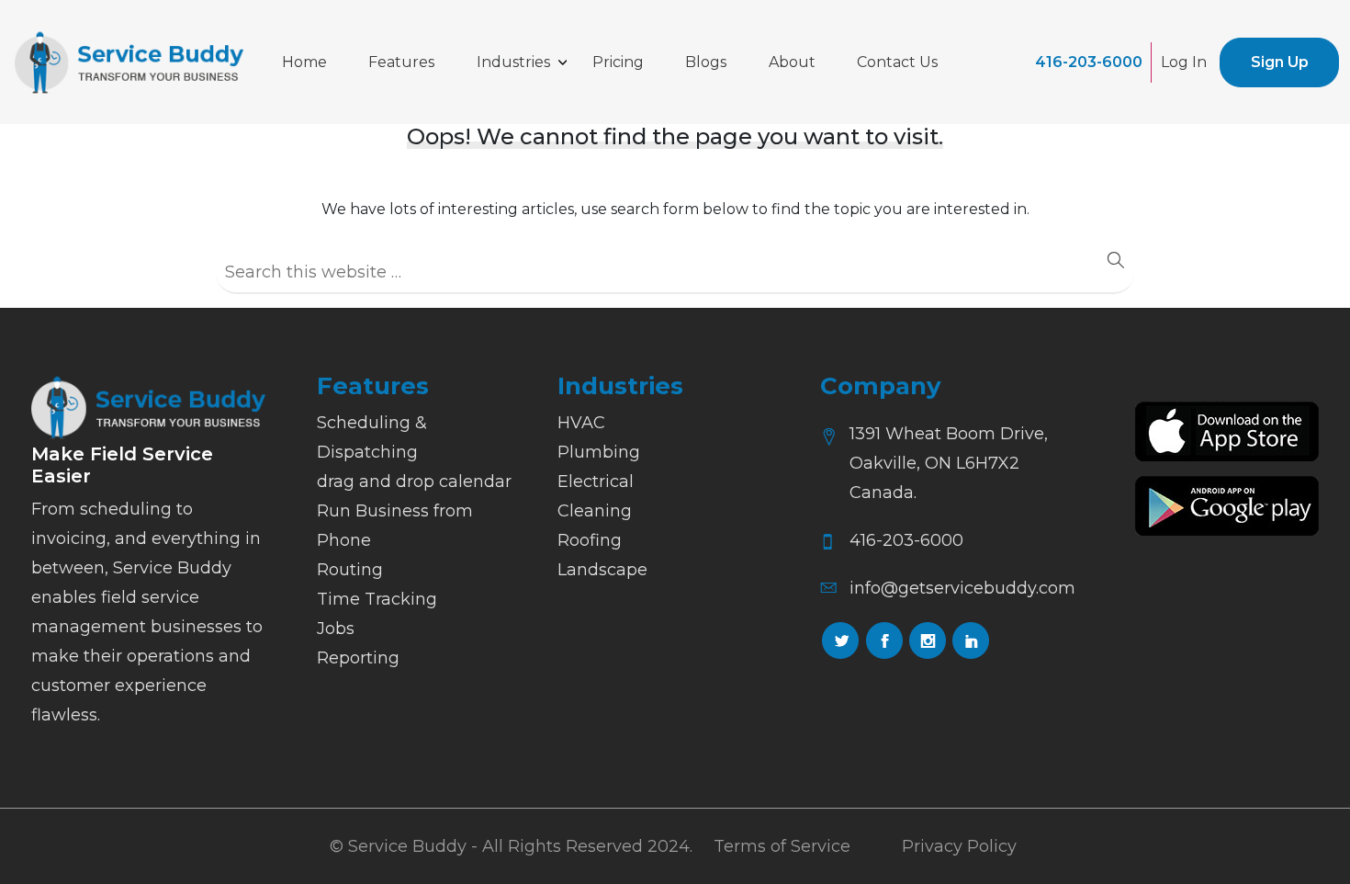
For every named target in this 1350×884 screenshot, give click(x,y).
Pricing (618, 62)
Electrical (595, 481)
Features (401, 62)
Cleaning (594, 511)
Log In (1184, 62)
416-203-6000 (1088, 62)
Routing (350, 570)
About (792, 62)
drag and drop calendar (414, 481)
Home (304, 62)
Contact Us (897, 62)
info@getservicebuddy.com (962, 588)
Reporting (358, 658)
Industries (513, 62)
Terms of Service (782, 846)
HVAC (581, 423)
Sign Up (1280, 62)
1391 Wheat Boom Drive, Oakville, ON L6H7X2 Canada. (948, 463)
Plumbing (598, 452)
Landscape (602, 570)
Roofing (589, 540)
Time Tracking (377, 599)
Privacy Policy (959, 846)
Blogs (705, 62)
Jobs (335, 628)
